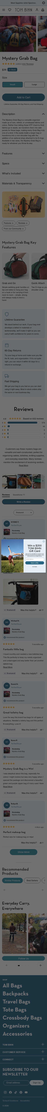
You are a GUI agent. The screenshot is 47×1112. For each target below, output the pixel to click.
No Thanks (34, 566)
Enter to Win (35, 563)
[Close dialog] (44, 541)
